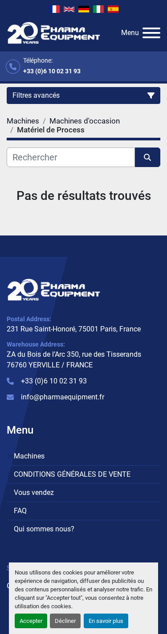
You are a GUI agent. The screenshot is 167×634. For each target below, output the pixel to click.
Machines (29, 456)
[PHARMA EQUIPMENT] (54, 289)
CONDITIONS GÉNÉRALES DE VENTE (72, 474)
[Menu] (151, 33)
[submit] (148, 157)
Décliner (65, 621)
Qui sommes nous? (44, 529)
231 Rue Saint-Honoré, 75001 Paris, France (74, 329)
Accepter (31, 621)
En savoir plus (106, 621)
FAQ (20, 510)
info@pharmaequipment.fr (62, 397)
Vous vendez (34, 492)
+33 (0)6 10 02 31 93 (52, 71)
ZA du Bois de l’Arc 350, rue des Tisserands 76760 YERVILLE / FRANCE (74, 359)
